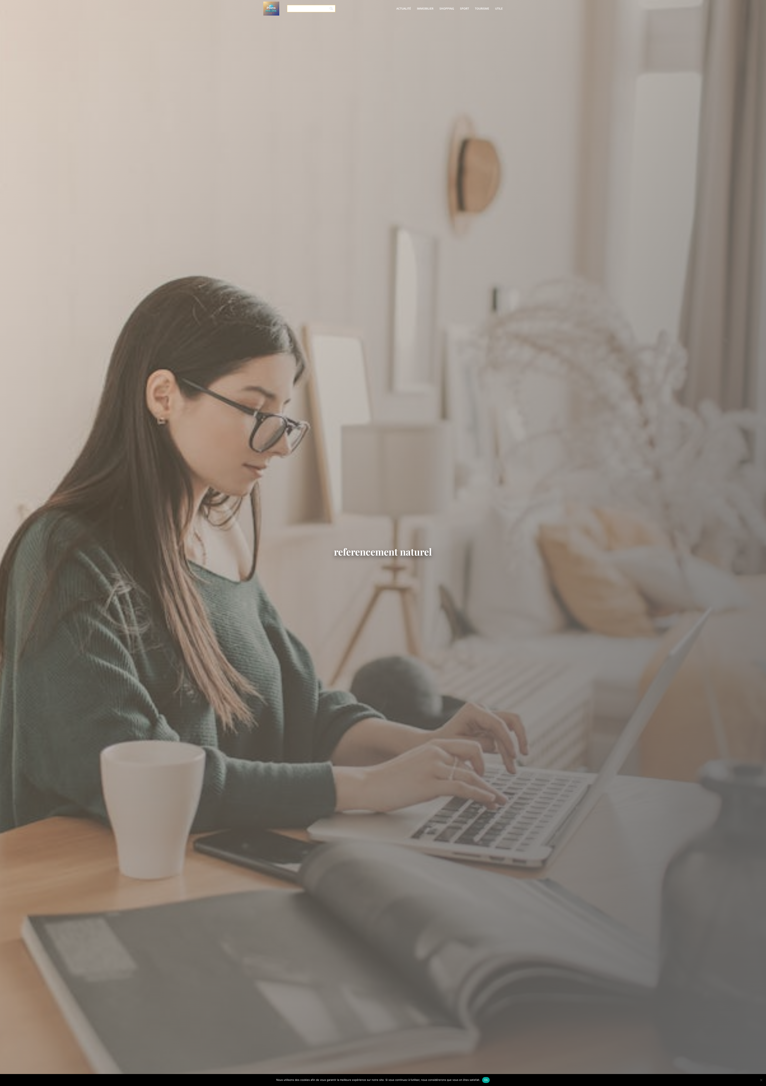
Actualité (403, 8)
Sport (464, 8)
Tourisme (482, 8)
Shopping (446, 8)
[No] (761, 1080)
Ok (486, 1079)
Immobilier (425, 8)
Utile (499, 8)
